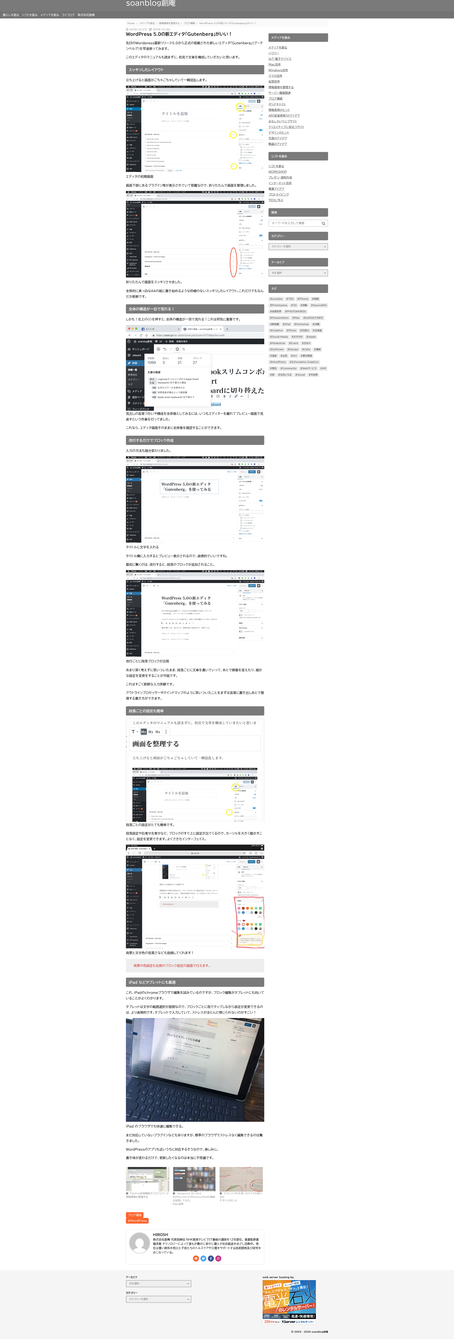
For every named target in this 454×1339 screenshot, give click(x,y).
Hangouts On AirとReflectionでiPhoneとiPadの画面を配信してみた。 (194, 1197)
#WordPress (137, 1220)
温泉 (274, 356)
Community (290, 368)
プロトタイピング (278, 194)
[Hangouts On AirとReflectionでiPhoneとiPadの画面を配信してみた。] (194, 1179)
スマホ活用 (275, 75)
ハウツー (273, 53)
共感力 (305, 330)
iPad (287, 324)
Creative (277, 330)
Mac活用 (274, 64)
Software (278, 349)
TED (291, 299)
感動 (305, 305)
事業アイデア (276, 188)
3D (295, 305)
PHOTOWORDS (296, 311)
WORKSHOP (277, 171)
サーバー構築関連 (279, 93)
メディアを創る (49, 14)
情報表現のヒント (279, 110)
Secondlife (320, 305)
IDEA (307, 343)
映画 (316, 299)
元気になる (286, 375)
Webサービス (309, 368)
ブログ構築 (135, 1215)
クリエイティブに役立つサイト (286, 127)
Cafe (307, 349)
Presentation (280, 318)
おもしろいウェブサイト (282, 121)
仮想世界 (274, 81)
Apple (312, 337)
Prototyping (279, 305)
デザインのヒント (278, 132)
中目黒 (314, 375)
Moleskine (278, 343)
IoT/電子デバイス (279, 58)
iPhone (303, 299)
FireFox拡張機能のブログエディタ (149, 1193)
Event (294, 343)
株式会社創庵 (86, 14)
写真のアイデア (277, 138)
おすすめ (298, 337)
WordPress (279, 362)
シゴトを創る (30, 14)
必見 (285, 356)
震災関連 (307, 356)
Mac (297, 318)
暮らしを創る (11, 14)
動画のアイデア (277, 144)
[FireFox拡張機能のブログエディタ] (147, 1179)
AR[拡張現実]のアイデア (284, 115)
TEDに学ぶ (275, 200)
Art (295, 356)
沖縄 (317, 324)
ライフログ (68, 14)
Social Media (280, 337)
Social (301, 375)
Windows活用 (278, 70)
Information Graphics (305, 362)
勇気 (274, 368)
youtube (277, 299)
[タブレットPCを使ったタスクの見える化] (241, 1179)
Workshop (302, 324)
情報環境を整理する (281, 87)
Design (293, 349)
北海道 (318, 330)
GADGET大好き (314, 318)
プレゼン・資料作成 (280, 177)
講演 (318, 349)
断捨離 (275, 324)
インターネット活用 (280, 183)
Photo (292, 330)
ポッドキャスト (277, 104)
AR (324, 368)
